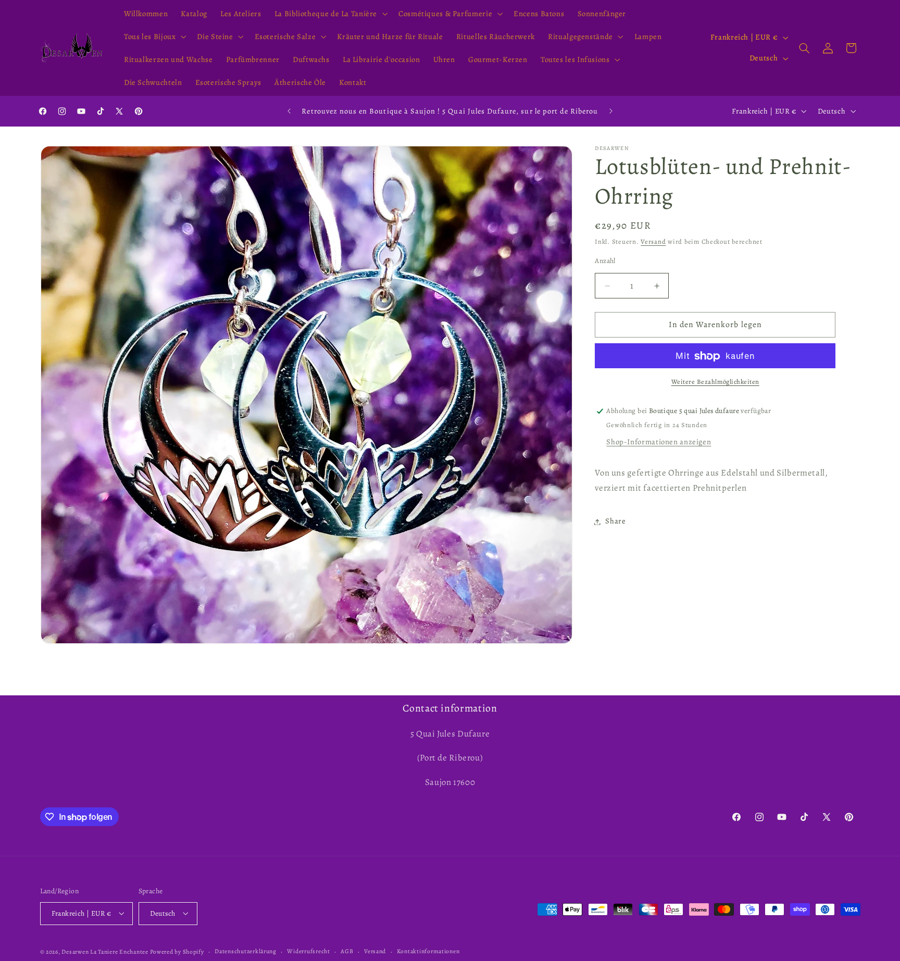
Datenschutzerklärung (246, 951)
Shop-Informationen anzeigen (658, 442)
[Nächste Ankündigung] (610, 111)
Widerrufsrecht (308, 951)
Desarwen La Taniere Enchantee (104, 951)
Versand (653, 242)
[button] (330, 13)
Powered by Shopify (177, 951)
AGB (347, 951)
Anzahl (605, 261)
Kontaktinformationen (428, 951)
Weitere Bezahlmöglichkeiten (715, 382)
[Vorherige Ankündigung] (289, 111)
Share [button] (615, 521)
